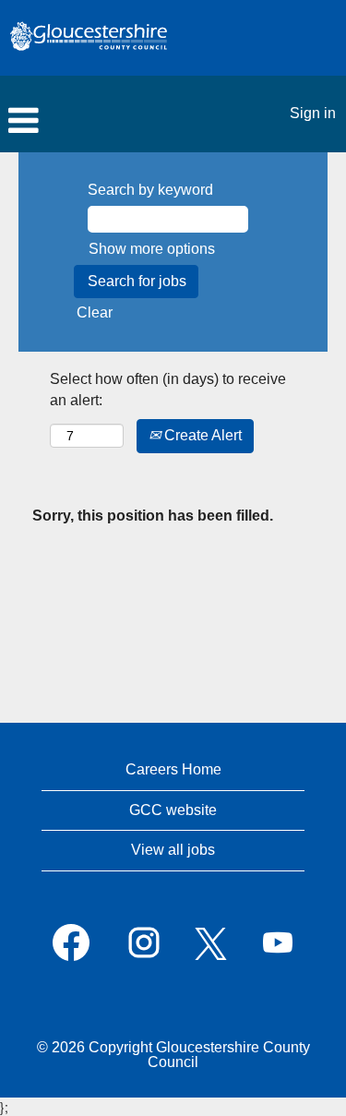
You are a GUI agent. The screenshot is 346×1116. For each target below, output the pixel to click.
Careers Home (173, 769)
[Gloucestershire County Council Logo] (88, 37)
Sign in (313, 113)
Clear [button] (95, 312)
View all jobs (173, 850)
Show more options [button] (152, 249)
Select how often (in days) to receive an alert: (168, 389)
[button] (115, 121)
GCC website (173, 810)
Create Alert (201, 435)
